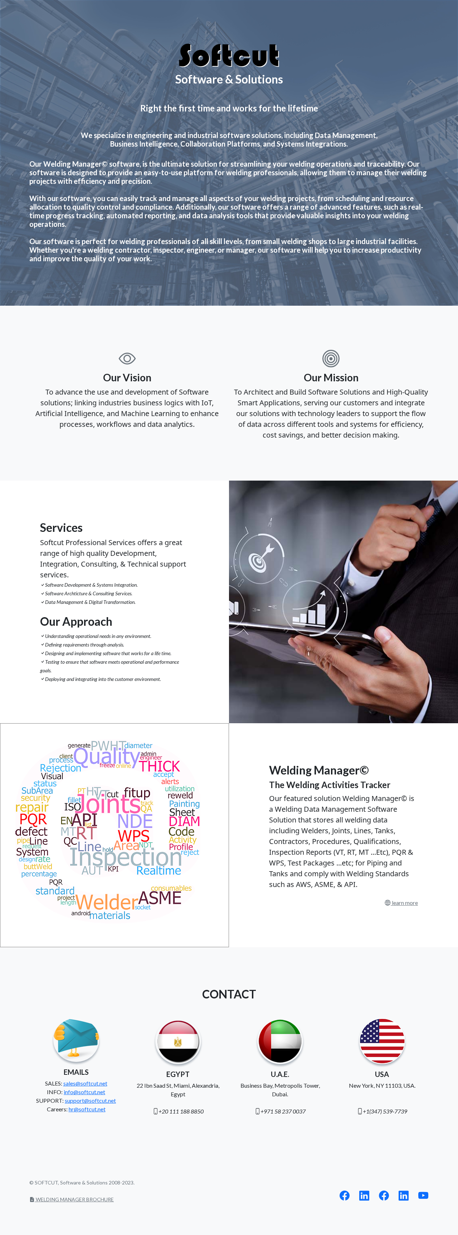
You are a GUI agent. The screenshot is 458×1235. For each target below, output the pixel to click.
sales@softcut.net (85, 1083)
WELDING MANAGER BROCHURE (74, 1199)
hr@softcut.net (87, 1109)
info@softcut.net (84, 1091)
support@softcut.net (90, 1100)
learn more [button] (404, 902)
